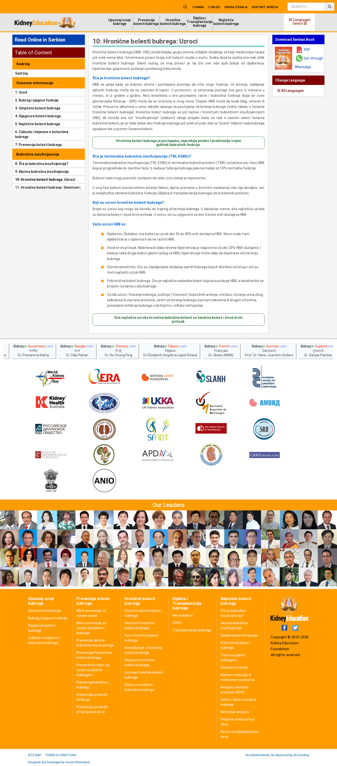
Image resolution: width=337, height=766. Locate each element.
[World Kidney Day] (51, 377)
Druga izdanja (236, 7)
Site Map (34, 755)
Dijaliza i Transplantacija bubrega (199, 21)
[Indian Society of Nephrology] (104, 429)
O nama (198, 7)
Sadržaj (21, 73)
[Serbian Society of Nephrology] (264, 429)
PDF (307, 50)
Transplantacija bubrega (191, 630)
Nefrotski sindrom (235, 712)
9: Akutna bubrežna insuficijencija (42, 172)
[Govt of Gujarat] (51, 481)
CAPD (176, 623)
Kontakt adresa (265, 7)
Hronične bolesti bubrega (173, 22)
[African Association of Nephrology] (104, 455)
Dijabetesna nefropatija (239, 635)
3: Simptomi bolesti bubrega (37, 108)
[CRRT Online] (264, 455)
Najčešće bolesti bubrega (226, 22)
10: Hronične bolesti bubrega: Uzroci (45, 179)
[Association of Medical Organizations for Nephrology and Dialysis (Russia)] (264, 403)
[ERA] (104, 377)
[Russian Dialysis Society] (51, 429)
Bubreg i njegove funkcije (47, 618)
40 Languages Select (299, 21)
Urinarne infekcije (234, 667)
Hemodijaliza (182, 615)
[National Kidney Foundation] (158, 377)
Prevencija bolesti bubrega (146, 22)
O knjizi (214, 7)
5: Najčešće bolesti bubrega (37, 124)
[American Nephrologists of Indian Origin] (104, 481)
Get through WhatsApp (309, 62)
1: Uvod (21, 92)
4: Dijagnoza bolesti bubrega (38, 116)
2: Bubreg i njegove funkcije (36, 100)
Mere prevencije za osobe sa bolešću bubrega (91, 628)
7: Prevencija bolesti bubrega (38, 145)
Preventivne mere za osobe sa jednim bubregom (92, 670)
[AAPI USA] (104, 403)
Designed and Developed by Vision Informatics (59, 762)
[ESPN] (264, 377)
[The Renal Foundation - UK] (158, 403)
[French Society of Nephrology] (158, 429)
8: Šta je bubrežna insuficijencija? (41, 164)
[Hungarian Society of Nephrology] (51, 455)
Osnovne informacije (44, 611)
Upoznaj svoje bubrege (119, 22)
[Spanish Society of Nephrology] (211, 403)
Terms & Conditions (60, 755)
